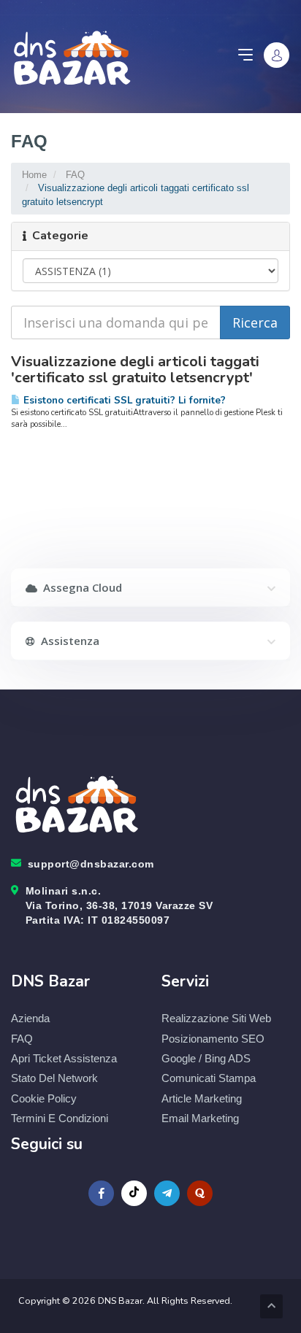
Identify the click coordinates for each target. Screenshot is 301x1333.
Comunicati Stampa (208, 1078)
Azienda (30, 1018)
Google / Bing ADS (206, 1058)
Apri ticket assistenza (64, 1058)
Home (34, 174)
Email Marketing (200, 1118)
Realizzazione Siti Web (216, 1018)
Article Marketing (201, 1098)
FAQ (75, 174)
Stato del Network (54, 1078)
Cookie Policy (44, 1098)
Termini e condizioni (59, 1118)
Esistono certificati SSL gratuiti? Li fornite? (123, 400)
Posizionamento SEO (212, 1038)
